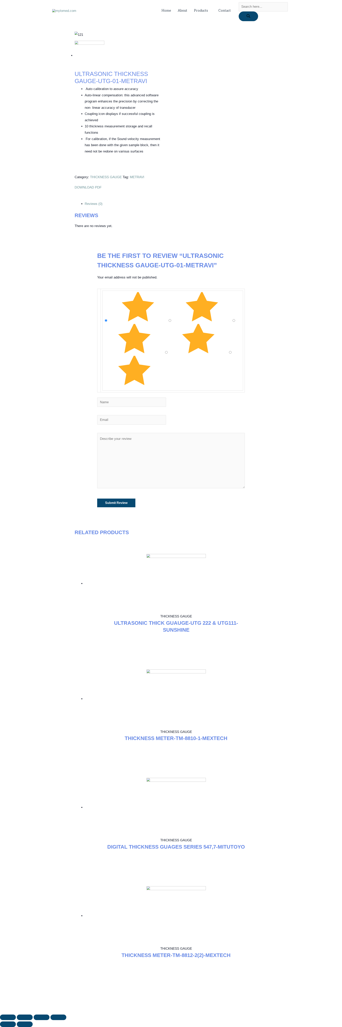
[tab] (176, 204)
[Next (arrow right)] (25, 1024)
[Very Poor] (134, 384)
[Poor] (199, 352)
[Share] (25, 1017)
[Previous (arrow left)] (8, 1024)
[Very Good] (202, 321)
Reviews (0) (94, 204)
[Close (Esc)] (8, 1017)
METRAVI (137, 177)
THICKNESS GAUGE (106, 177)
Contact (224, 11)
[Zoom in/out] (58, 1017)
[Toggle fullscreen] (41, 1017)
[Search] (248, 16)
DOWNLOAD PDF (89, 187)
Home (166, 11)
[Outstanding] (138, 321)
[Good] (135, 352)
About (182, 11)
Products (201, 11)
